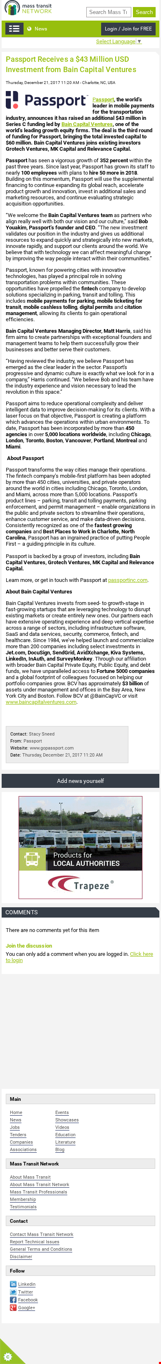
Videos (62, 1127)
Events (62, 1112)
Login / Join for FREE (128, 29)
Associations (23, 1149)
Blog (59, 1149)
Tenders (18, 1134)
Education (65, 1134)
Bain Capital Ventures (87, 124)
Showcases (67, 1120)
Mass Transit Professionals (38, 1192)
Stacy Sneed (41, 734)
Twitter (25, 1292)
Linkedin (27, 1284)
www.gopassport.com (52, 748)
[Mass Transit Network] (28, 7)
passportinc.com (127, 580)
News (40, 29)
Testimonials (23, 1207)
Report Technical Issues (34, 1242)
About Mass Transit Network (39, 1184)
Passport (33, 741)
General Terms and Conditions (41, 1249)
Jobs (15, 1127)
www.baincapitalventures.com (41, 702)
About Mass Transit (30, 1177)
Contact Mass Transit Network (41, 1234)
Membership (23, 1199)
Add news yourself (80, 781)
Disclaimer (21, 1256)
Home (16, 1112)
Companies (21, 1142)
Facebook (28, 1300)
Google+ (26, 1307)
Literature (65, 1142)
